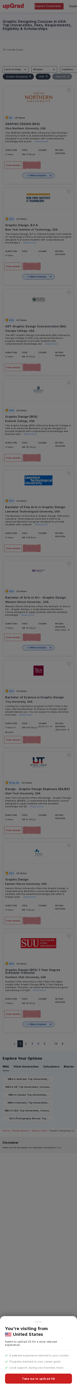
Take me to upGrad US (38, 1378)
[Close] (38, 1321)
